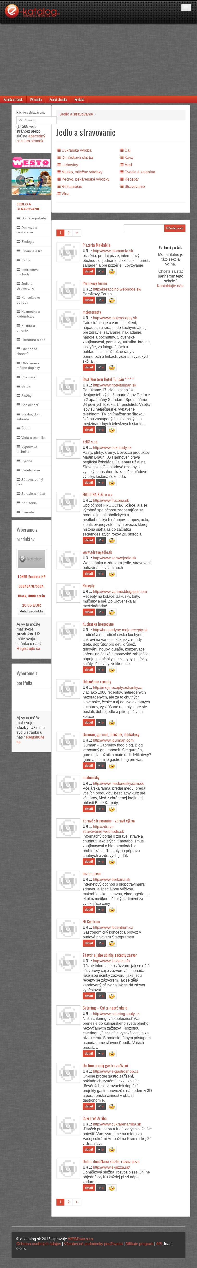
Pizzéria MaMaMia (97, 245)
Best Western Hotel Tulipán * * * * (108, 379)
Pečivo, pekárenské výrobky (85, 179)
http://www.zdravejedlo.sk (114, 558)
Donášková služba (77, 158)
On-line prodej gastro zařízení (105, 1065)
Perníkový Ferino (95, 283)
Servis (25, 386)
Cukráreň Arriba (95, 1118)
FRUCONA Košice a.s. (98, 494)
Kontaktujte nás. (170, 286)
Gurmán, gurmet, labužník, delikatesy (111, 734)
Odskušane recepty (97, 682)
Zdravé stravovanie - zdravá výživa (109, 821)
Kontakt (79, 99)
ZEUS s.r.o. (90, 442)
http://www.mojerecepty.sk (115, 318)
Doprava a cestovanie (27, 230)
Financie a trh (31, 251)
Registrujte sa (28, 648)
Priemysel (28, 377)
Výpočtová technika (27, 449)
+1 (101, 271)
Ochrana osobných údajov (38, 1244)
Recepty (131, 179)
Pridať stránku (58, 99)
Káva (128, 158)
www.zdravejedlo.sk (97, 552)
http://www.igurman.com (113, 740)
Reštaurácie (71, 186)
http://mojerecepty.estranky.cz (118, 687)
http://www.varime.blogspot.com (120, 592)
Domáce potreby (33, 218)
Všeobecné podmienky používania (93, 1244)
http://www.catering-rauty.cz (116, 1014)
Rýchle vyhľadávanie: (31, 112)
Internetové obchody (28, 272)
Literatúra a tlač (32, 340)
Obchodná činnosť (27, 351)
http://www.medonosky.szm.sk (118, 783)
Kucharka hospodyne (98, 624)
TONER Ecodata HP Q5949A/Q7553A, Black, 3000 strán (32, 586)
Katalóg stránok (13, 99)
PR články (36, 99)
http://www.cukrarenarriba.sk (117, 1124)
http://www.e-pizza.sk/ (111, 1167)
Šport (25, 428)
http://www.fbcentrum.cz (113, 927)
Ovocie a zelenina (139, 172)
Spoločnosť (29, 405)
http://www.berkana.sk (111, 879)
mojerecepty (92, 312)
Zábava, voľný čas (30, 482)
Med (127, 165)
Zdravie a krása (32, 493)
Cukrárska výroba (76, 150)
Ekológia (27, 242)
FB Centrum (91, 921)
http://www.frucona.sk (111, 500)
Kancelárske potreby (28, 300)
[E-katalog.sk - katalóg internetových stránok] (34, 13)
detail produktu (31, 611)
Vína (65, 194)
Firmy (25, 260)
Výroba (26, 461)
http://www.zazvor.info (111, 961)
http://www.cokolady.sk (112, 448)
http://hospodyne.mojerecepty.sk (120, 630)
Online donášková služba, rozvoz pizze (111, 1161)
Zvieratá (27, 512)
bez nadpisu (92, 873)
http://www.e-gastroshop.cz (116, 1071)
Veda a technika (33, 438)
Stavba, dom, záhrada (29, 416)
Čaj (126, 150)
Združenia (28, 503)
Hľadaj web (174, 228)
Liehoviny (69, 165)
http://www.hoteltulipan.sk (114, 385)
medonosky (91, 777)
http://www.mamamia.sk (113, 251)
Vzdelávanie (30, 470)
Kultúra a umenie (26, 328)
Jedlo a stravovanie (25, 286)
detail (89, 271)
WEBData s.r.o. (81, 1239)
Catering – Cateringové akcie (105, 1008)
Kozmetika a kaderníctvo (28, 314)
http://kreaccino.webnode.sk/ (117, 289)
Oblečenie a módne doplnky (28, 365)
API (159, 1244)
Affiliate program (139, 1244)
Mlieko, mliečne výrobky (81, 172)
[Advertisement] (98, 59)
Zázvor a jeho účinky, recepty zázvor (110, 955)
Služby (25, 396)
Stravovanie (134, 186)
